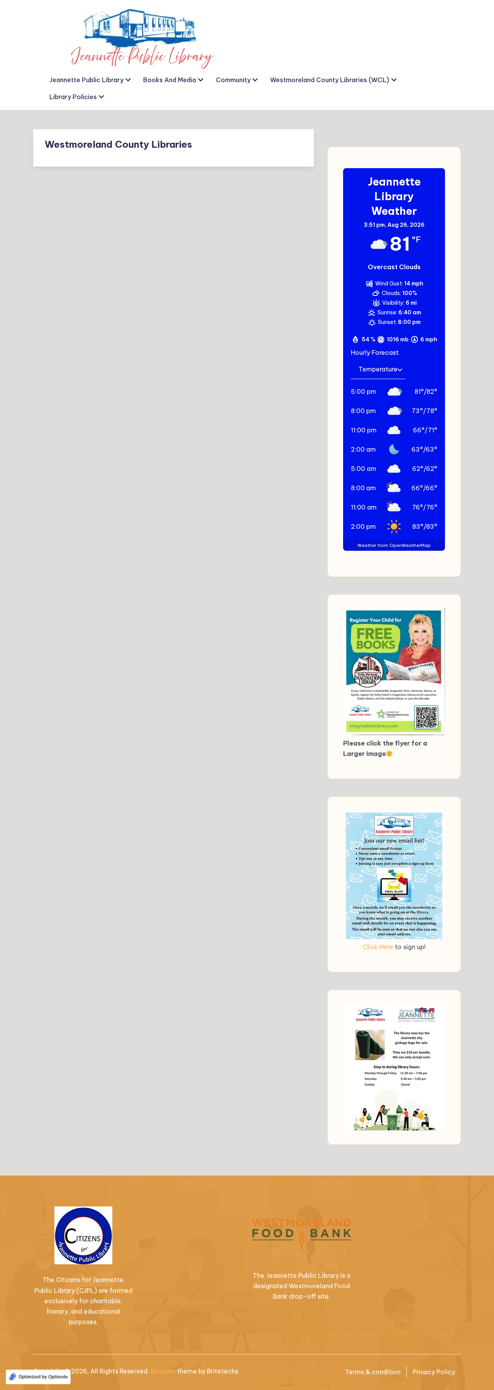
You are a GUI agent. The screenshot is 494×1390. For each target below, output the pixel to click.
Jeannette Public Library (86, 80)
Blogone (163, 1371)
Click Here (378, 947)
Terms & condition (373, 1372)
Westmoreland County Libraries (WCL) (329, 80)
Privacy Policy (434, 1372)
